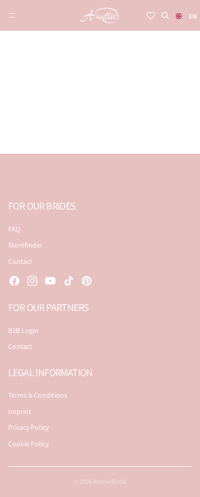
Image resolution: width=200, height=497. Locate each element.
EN (190, 16)
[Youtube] (50, 281)
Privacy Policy (28, 427)
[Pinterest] (87, 281)
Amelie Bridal (110, 481)
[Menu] (12, 15)
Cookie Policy (28, 443)
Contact (20, 261)
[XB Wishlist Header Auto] (151, 15)
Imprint (19, 411)
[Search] (165, 15)
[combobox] (183, 16)
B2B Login (23, 330)
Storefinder (25, 245)
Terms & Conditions (37, 395)
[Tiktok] (69, 281)
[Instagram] (32, 281)
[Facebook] (14, 281)
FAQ (14, 229)
